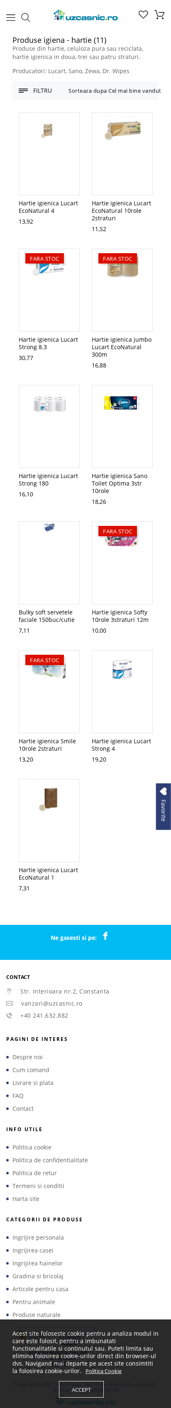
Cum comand (30, 1070)
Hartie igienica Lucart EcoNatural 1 (48, 873)
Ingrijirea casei (33, 1250)
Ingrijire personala (38, 1237)
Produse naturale (36, 1315)
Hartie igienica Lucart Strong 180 (48, 479)
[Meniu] (10, 16)
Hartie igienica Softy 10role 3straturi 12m (120, 616)
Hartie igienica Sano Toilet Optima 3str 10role (119, 483)
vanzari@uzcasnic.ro (52, 1003)
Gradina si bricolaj (38, 1276)
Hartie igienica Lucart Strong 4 (121, 744)
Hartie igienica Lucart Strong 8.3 (48, 343)
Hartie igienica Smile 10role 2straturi (47, 744)
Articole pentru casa (40, 1289)
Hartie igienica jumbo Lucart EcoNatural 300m (121, 346)
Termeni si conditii (38, 1186)
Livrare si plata (33, 1083)
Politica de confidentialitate (50, 1160)
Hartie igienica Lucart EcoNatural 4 (48, 207)
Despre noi (27, 1057)
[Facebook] (109, 936)
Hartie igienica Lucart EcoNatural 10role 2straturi (121, 210)
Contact (23, 1109)
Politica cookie (31, 1147)
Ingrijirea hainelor (37, 1263)
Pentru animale (33, 1302)
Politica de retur (34, 1173)
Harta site (25, 1199)
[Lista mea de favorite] (143, 16)
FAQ (18, 1096)
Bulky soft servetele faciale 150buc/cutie (47, 616)
